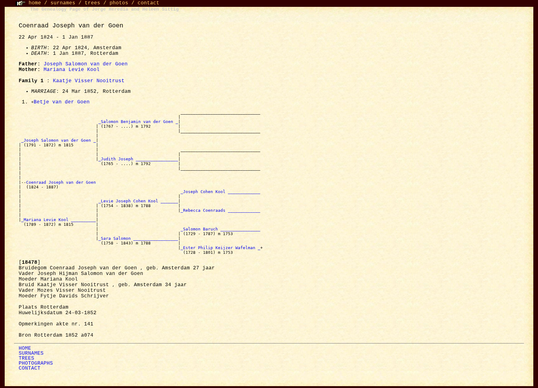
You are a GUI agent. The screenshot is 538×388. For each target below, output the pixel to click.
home (35, 3)
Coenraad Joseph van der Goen (62, 182)
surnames (62, 3)
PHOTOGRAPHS (36, 363)
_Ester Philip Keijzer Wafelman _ (220, 247)
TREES (26, 358)
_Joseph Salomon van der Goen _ (58, 140)
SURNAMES (31, 353)
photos (119, 3)
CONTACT (29, 368)
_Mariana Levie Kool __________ (58, 219)
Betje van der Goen (62, 102)
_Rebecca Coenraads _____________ (220, 210)
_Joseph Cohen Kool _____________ (220, 191)
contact (148, 3)
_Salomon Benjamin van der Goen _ (138, 121)
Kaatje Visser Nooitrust (89, 81)
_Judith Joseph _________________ (138, 159)
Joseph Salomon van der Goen (86, 64)
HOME (25, 348)
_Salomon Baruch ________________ (220, 229)
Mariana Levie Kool (72, 70)
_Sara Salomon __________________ (138, 238)
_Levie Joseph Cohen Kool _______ (138, 201)
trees (92, 3)
